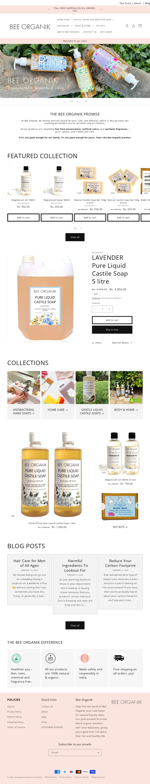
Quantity (96, 303)
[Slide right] (81, 228)
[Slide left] (68, 228)
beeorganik (19, 777)
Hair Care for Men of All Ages (29, 563)
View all (75, 237)
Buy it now (112, 329)
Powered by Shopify (33, 777)
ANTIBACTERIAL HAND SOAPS (23, 411)
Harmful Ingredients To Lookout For (75, 565)
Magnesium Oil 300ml (23, 200)
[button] (93, 20)
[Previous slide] (65, 101)
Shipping (96, 298)
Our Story (125, 3)
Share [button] (98, 342)
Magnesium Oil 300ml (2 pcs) (120, 479)
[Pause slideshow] (85, 101)
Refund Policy (14, 716)
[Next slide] (78, 101)
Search (11, 706)
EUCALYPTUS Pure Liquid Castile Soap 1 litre (52, 523)
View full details (120, 342)
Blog (147, 3)
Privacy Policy (14, 711)
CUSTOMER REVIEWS (52, 727)
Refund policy (51, 777)
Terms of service (81, 777)
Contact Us (47, 706)
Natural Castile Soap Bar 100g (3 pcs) (123, 201)
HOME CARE (56, 409)
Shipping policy (98, 777)
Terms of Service (16, 727)
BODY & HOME (124, 409)
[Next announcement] (101, 9)
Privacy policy (65, 777)
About (137, 3)
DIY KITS (118, 527)
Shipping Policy (15, 722)
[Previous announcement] (49, 9)
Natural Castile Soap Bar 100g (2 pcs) (90, 201)
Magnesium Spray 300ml (57, 200)
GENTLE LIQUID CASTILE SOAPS (91, 411)
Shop (44, 722)
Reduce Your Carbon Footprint (120, 563)
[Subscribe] (98, 752)
